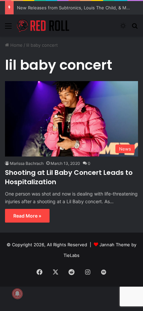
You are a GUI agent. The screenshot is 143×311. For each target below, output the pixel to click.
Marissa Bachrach (27, 163)
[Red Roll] (43, 25)
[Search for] (134, 28)
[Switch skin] (123, 28)
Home (16, 45)
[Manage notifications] (17, 293)
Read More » (27, 216)
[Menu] (8, 28)
